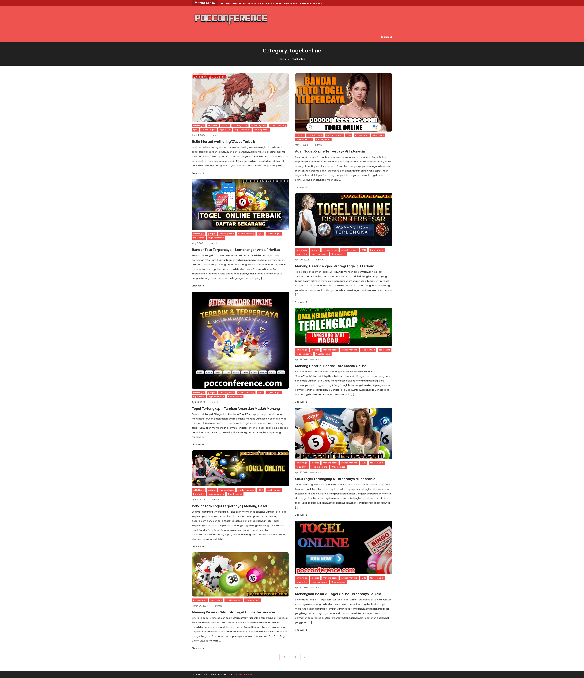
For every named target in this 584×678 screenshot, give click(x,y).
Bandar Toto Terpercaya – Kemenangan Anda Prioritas (236, 250)
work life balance (287, 3)
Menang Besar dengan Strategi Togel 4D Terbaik (334, 266)
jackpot (225, 125)
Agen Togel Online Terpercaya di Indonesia (330, 151)
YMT (243, 3)
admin (215, 135)
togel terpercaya (242, 129)
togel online (224, 129)
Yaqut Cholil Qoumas (262, 3)
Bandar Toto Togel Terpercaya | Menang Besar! (230, 506)
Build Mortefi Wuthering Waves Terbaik (223, 142)
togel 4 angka (208, 129)
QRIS (195, 129)
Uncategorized (261, 129)
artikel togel (198, 125)
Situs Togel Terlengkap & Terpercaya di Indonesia (335, 479)
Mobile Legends (258, 125)
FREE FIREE (212, 125)
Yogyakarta (230, 3)
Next (305, 657)
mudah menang (278, 125)
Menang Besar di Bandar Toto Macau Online (330, 366)
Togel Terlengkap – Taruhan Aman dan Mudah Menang (236, 409)
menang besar (240, 125)
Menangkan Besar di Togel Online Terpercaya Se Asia (338, 594)
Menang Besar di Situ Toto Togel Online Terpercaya (233, 612)
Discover (197, 173)
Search (385, 36)
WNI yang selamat (312, 3)
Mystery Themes (244, 674)
